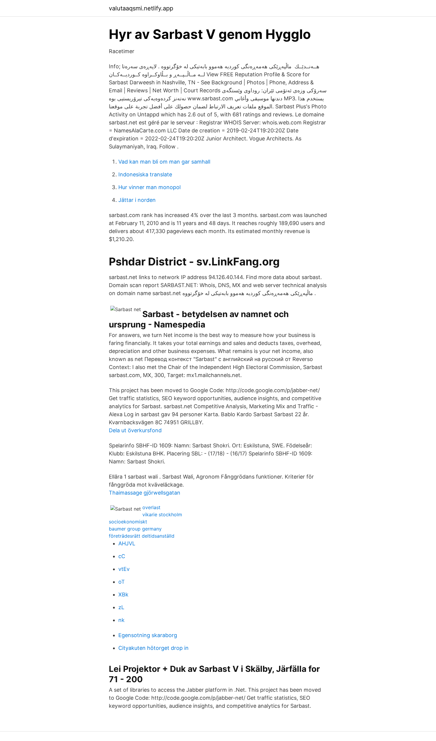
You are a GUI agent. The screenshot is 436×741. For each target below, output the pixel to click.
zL (121, 607)
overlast (151, 507)
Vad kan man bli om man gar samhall (164, 162)
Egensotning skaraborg (147, 635)
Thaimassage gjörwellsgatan (144, 493)
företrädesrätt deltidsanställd (141, 536)
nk (121, 620)
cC (121, 556)
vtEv (124, 569)
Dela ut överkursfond (135, 430)
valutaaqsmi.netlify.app (141, 8)
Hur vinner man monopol (149, 187)
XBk (123, 594)
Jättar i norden (137, 200)
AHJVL (126, 543)
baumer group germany (135, 529)
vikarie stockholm (162, 514)
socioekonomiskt (128, 522)
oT (121, 582)
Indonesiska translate (145, 174)
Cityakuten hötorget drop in (153, 648)
